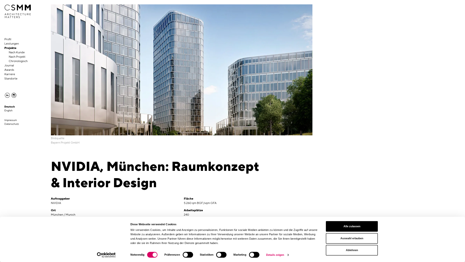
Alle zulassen (351, 226)
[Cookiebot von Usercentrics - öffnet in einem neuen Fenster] (106, 255)
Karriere (9, 74)
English (8, 110)
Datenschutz (11, 123)
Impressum (10, 120)
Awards (9, 70)
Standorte (10, 78)
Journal (9, 65)
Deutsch (9, 106)
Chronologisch (18, 61)
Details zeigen (275, 254)
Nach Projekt (17, 56)
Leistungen (11, 43)
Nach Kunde (17, 52)
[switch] (188, 255)
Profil (7, 39)
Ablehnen (352, 250)
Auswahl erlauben (351, 238)
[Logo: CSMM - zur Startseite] (17, 11)
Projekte (10, 48)
